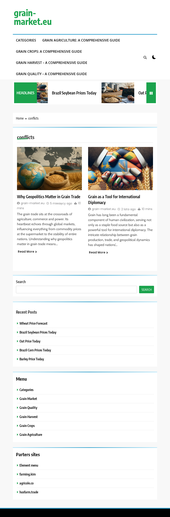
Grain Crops (27, 425)
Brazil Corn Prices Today (35, 350)
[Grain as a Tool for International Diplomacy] (120, 168)
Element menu (28, 465)
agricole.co (26, 483)
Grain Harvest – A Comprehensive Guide (51, 62)
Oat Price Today (29, 341)
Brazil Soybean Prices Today (70, 92)
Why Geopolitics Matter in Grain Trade (48, 196)
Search (21, 281)
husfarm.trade (28, 492)
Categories (26, 40)
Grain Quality (28, 407)
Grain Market (28, 398)
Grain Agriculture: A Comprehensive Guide (81, 40)
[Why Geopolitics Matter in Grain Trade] (49, 168)
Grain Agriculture (30, 434)
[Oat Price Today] (113, 93)
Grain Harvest (28, 416)
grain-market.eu (33, 17)
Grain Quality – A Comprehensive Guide (51, 74)
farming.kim (27, 474)
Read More (26, 251)
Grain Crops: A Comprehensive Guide (49, 51)
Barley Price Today (31, 359)
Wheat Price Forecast (33, 323)
